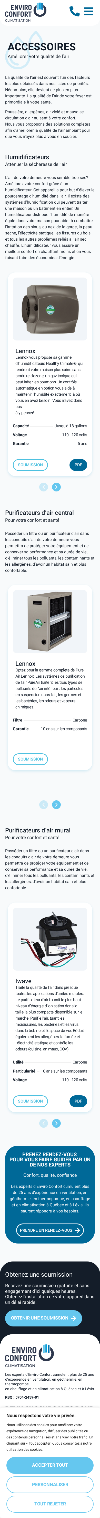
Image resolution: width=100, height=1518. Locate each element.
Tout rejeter (50, 1504)
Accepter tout (50, 1465)
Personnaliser (50, 1484)
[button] (43, 487)
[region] (50, 1462)
